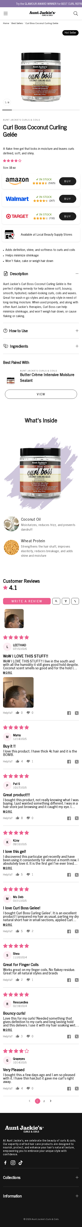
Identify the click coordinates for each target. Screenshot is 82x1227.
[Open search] (56, 601)
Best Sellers (17, 23)
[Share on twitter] (76, 713)
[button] (5, 13)
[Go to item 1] (14, 618)
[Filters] (66, 601)
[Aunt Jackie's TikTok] (20, 1162)
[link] (67, 181)
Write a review (26, 601)
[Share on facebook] (69, 713)
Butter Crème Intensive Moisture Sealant (47, 377)
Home (6, 23)
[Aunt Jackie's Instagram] (13, 1162)
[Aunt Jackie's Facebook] (5, 1162)
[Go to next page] (52, 1101)
